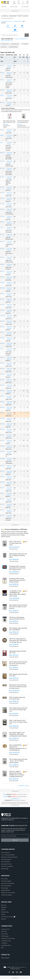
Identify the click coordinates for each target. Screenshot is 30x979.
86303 (3, 451)
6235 (3, 90)
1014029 (2, 315)
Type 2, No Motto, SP (7, 40)
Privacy (3, 914)
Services (3, 6)
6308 (3, 476)
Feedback (4, 868)
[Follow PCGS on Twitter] (13, 972)
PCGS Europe (5, 936)
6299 (3, 424)
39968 (3, 458)
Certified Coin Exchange (8, 938)
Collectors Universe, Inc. (20, 967)
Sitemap (3, 919)
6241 (1, 142)
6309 (3, 482)
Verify (18, 3)
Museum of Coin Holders (8, 892)
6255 (3, 257)
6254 (3, 248)
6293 (3, 390)
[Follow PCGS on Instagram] (17, 972)
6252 (3, 241)
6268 (3, 337)
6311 (3, 493)
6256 (3, 264)
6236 (3, 102)
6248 (3, 216)
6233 (3, 79)
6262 (3, 299)
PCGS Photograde (6, 885)
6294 (3, 396)
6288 (3, 363)
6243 (3, 187)
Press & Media (5, 912)
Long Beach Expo (6, 945)
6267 (3, 332)
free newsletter (20, 825)
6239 (3, 161)
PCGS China (4, 934)
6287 (3, 357)
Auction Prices (15, 27)
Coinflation (4, 943)
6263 (3, 304)
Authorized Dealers (6, 895)
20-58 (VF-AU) (14, 44)
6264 (3, 310)
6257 (3, 271)
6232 (3, 65)
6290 (3, 374)
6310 (3, 487)
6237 (3, 129)
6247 (3, 209)
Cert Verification (5, 852)
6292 (3, 385)
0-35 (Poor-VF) (5, 44)
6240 (3, 152)
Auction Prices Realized (7, 883)
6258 (3, 277)
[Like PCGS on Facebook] (9, 972)
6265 (3, 321)
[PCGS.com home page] (5, 2)
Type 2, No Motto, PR (20, 39)
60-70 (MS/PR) (24, 44)
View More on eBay (23, 785)
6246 (3, 203)
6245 (3, 198)
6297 (3, 412)
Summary (3, 46)
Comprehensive (13, 46)
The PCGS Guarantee (7, 866)
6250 (1, 227)
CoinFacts (22, 27)
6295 (3, 401)
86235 (2, 95)
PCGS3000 (14, 798)
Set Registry (25, 6)
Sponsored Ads (15, 11)
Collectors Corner (6, 940)
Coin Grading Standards (8, 855)
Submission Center (6, 864)
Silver (5, 796)
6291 (3, 379)
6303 (3, 446)
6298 (3, 418)
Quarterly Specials (6, 859)
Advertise (3, 907)
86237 (2, 135)
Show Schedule (5, 861)
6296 (3, 407)
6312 (3, 498)
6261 (3, 293)
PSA (2, 947)
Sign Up (15, 840)
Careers (3, 909)
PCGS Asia (4, 931)
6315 (3, 515)
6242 (3, 177)
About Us (3, 905)
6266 (3, 326)
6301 (3, 435)
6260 (3, 288)
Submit (14, 3)
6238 (3, 168)
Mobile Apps (4, 888)
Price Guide (14, 6)
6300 (3, 429)
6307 (3, 471)
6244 (3, 192)
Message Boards (5, 890)
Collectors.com (5, 929)
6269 (3, 343)
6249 (3, 221)
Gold (4, 794)
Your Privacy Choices (6, 916)
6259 (3, 282)
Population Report (6, 21)
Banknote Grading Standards (9, 857)
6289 (3, 368)
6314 (3, 510)
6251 (3, 234)
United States (17, 21)
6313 (3, 504)
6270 (1, 348)
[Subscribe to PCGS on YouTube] (20, 972)
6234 (3, 72)
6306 (3, 465)
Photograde (15, 31)
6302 (3, 440)
